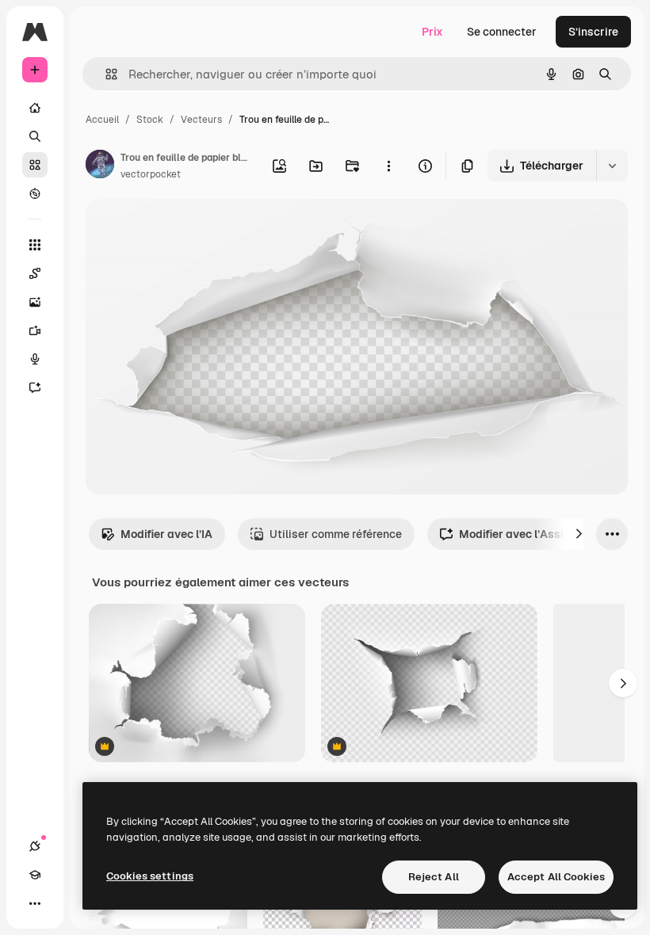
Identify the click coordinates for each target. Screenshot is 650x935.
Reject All (433, 876)
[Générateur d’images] (35, 302)
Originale (190, 229)
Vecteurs (201, 119)
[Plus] (35, 903)
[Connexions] (35, 846)
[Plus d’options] (388, 165)
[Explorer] (35, 193)
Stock (149, 119)
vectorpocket (150, 174)
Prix (432, 32)
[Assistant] (35, 387)
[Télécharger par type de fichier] (612, 165)
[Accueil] (35, 107)
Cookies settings (149, 876)
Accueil (102, 119)
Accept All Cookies (556, 876)
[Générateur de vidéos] (35, 330)
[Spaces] (35, 273)
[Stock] (35, 164)
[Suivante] (578, 534)
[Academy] (35, 874)
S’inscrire (593, 32)
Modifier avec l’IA (166, 534)
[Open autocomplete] (105, 74)
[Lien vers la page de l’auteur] (100, 166)
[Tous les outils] (35, 245)
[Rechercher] (35, 136)
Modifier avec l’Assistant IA (532, 534)
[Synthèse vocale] (35, 359)
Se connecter (502, 32)
